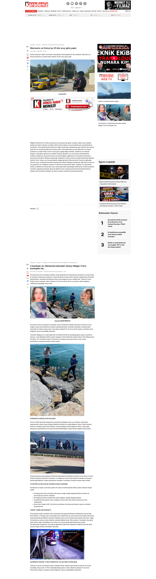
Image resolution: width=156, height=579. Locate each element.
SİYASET (99, 11)
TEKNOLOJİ (75, 11)
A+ (27, 47)
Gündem (38, 44)
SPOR (59, 11)
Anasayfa (32, 44)
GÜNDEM (40, 11)
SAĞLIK (82, 11)
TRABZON (47, 11)
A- (28, 51)
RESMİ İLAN (113, 11)
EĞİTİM (94, 11)
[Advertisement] (78, 30)
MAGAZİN (88, 11)
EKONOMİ (54, 11)
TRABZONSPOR (66, 11)
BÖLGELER (106, 11)
